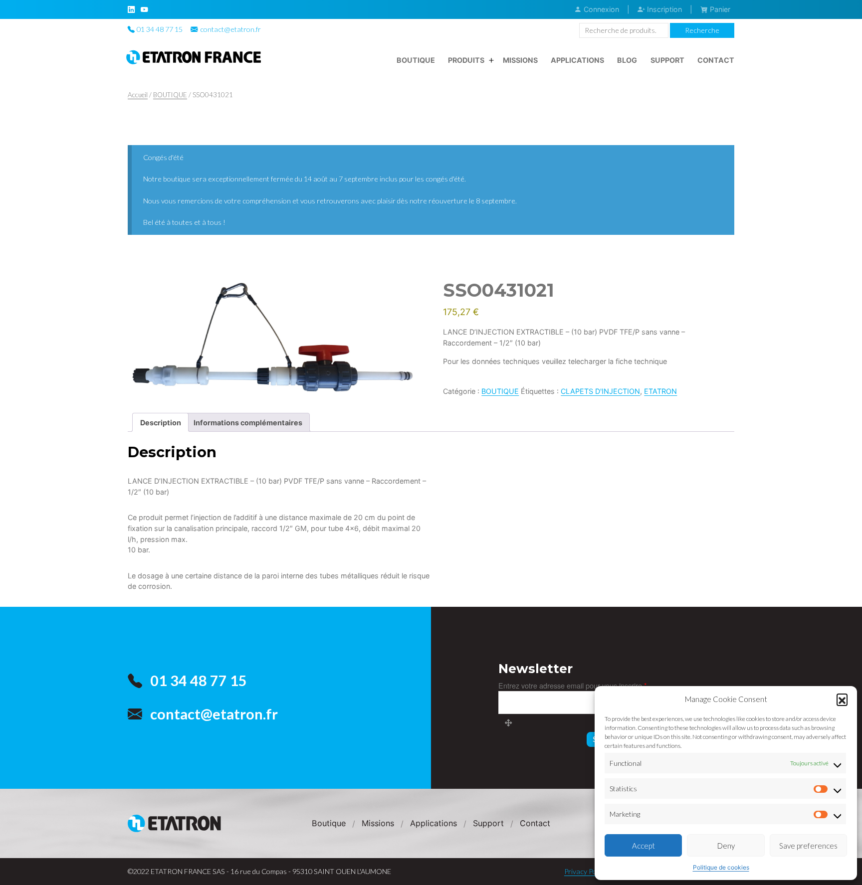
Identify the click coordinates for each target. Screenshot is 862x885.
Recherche (702, 30)
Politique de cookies (721, 867)
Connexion (600, 9)
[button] (842, 699)
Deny (726, 845)
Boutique (416, 60)
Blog (627, 60)
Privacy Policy (585, 871)
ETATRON (660, 391)
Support (667, 60)
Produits (466, 60)
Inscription (663, 9)
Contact (715, 60)
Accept (643, 845)
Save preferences (808, 845)
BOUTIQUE (170, 95)
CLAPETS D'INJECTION (600, 391)
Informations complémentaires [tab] (248, 422)
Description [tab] (160, 422)
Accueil (138, 95)
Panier (719, 9)
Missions (520, 60)
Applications (577, 60)
